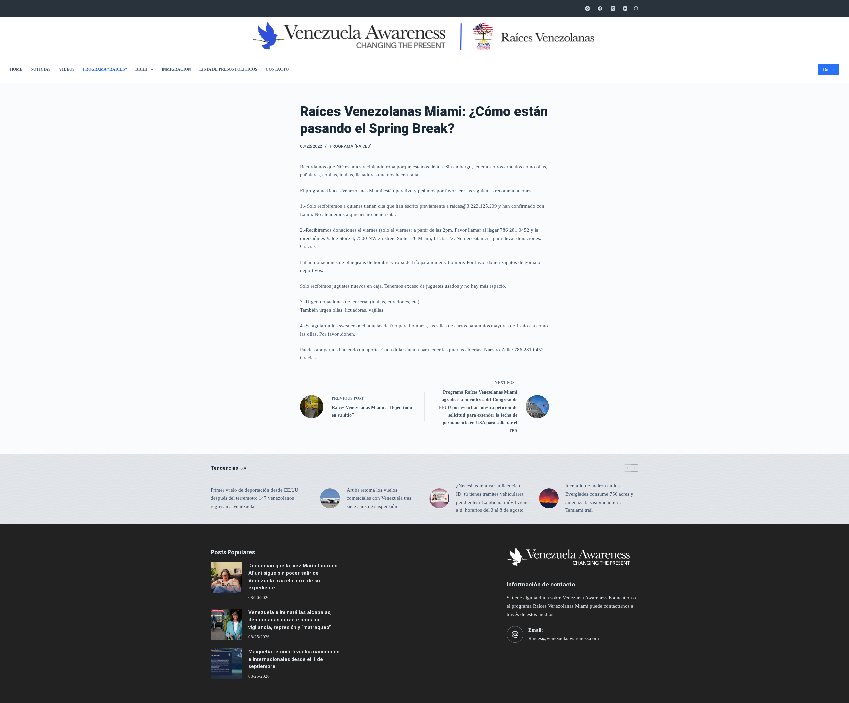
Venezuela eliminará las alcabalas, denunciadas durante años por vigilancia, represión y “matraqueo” (290, 619)
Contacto (277, 69)
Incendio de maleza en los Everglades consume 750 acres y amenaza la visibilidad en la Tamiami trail (599, 498)
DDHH (141, 69)
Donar (828, 69)
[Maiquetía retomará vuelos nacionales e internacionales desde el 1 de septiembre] (226, 663)
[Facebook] (600, 8)
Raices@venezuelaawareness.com (563, 638)
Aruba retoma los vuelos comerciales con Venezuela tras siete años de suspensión (379, 498)
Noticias (41, 69)
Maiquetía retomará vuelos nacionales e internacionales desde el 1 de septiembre (293, 659)
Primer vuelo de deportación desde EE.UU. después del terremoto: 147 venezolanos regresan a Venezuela (255, 498)
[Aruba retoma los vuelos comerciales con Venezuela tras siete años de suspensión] (330, 498)
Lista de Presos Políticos (228, 69)
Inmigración (176, 69)
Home (16, 69)
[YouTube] (625, 8)
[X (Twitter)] (613, 8)
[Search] (636, 8)
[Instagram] (587, 8)
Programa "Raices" (351, 146)
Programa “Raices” (105, 69)
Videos (67, 69)
